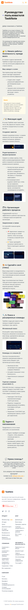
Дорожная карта (6, 526)
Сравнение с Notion (5, 548)
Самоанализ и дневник (19, 531)
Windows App (7, 519)
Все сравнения (7, 568)
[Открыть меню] (26, 2)
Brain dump (18, 522)
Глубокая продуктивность (19, 527)
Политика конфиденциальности (8, 584)
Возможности (6, 532)
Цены (3, 524)
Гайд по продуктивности (19, 554)
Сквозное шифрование (19, 560)
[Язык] (23, 2)
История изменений (5, 529)
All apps (4, 522)
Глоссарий (19, 563)
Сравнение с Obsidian (5, 555)
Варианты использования (6, 538)
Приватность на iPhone (19, 548)
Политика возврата (7, 591)
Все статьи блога (20, 535)
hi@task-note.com (17, 476)
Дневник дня (19, 519)
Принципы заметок (20, 524)
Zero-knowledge (19, 557)
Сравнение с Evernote (5, 551)
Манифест (5, 581)
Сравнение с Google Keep (5, 562)
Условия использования (6, 588)
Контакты (4, 579)
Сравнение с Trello (7, 566)
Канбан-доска (6, 535)
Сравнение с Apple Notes (5, 559)
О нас (3, 576)
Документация (19, 551)
